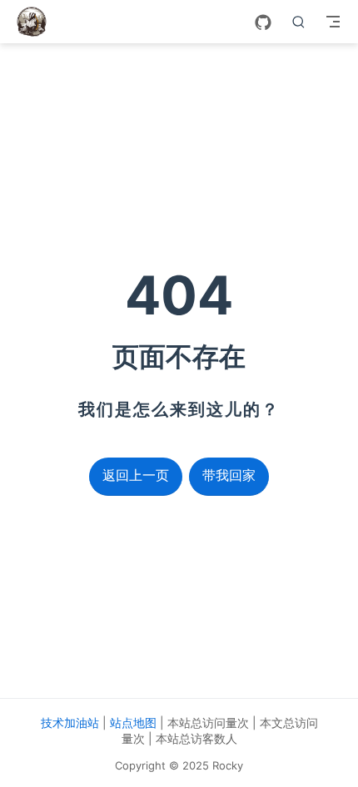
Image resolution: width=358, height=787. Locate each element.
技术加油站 (70, 722)
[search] (299, 21)
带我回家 (229, 475)
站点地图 (133, 722)
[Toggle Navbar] (333, 21)
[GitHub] (263, 22)
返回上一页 (135, 475)
